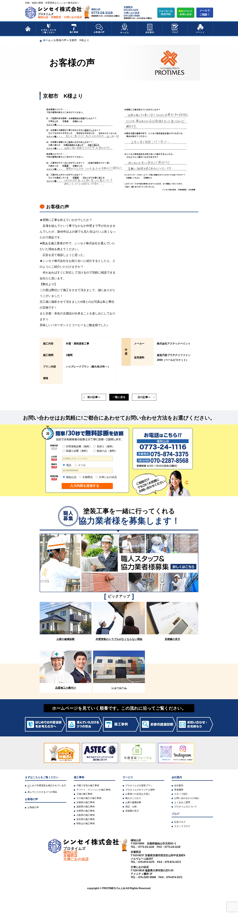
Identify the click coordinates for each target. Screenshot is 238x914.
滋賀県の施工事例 (85, 806)
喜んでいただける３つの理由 (42, 792)
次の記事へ (144, 397)
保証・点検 (131, 806)
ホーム (47, 40)
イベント (200, 32)
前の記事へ (93, 397)
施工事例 (74, 32)
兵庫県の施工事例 (85, 811)
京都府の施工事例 (85, 802)
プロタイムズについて (185, 806)
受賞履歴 (178, 790)
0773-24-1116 (102, 13)
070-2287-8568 (132, 15)
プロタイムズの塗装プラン (139, 785)
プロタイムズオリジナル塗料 (140, 790)
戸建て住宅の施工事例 (87, 785)
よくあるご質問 (182, 802)
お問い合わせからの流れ (186, 798)
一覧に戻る (119, 397)
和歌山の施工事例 (85, 823)
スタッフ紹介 (181, 794)
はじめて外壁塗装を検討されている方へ (47, 786)
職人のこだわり (133, 798)
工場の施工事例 (84, 794)
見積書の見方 (132, 811)
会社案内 (149, 32)
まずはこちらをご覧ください (48, 31)
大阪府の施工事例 (85, 815)
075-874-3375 (131, 10)
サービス (124, 32)
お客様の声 (99, 32)
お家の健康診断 (133, 802)
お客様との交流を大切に (137, 794)
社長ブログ (180, 822)
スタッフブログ (182, 826)
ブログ (175, 32)
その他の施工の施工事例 (88, 798)
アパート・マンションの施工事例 (93, 790)
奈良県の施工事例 (85, 819)
